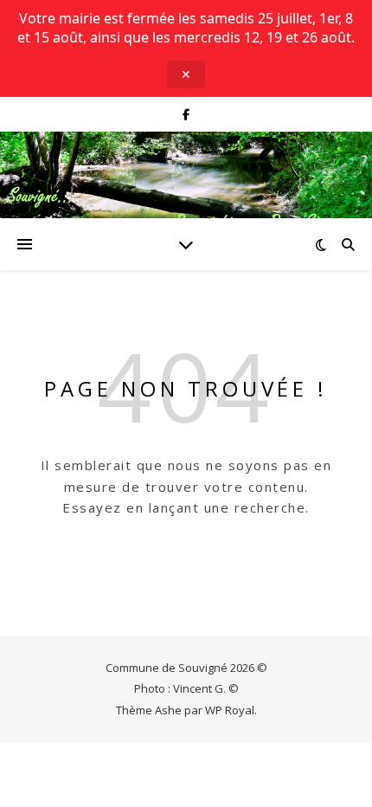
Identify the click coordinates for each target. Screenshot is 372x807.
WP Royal (229, 710)
